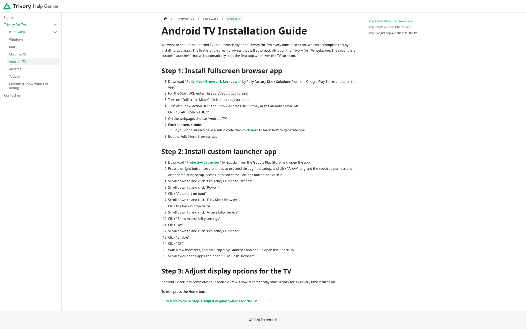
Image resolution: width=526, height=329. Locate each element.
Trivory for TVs (15, 24)
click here (250, 130)
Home (9, 17)
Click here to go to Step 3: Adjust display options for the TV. (209, 301)
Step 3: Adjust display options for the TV (392, 33)
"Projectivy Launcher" (203, 162)
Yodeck (14, 76)
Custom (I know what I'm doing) (28, 86)
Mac (12, 47)
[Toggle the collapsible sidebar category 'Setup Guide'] (55, 32)
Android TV (17, 61)
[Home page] (165, 19)
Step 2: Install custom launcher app (389, 27)
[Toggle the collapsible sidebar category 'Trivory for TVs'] (55, 24)
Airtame (15, 69)
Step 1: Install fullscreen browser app (390, 21)
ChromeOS (17, 54)
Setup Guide (16, 32)
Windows (16, 39)
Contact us (12, 95)
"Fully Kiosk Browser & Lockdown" (213, 81)
